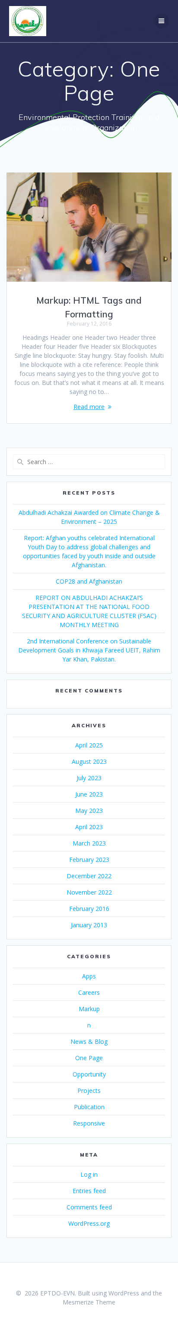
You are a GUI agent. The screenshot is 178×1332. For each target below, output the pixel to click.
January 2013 (89, 925)
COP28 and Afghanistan (89, 581)
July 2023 (89, 778)
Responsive (89, 1123)
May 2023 (89, 810)
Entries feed (89, 1191)
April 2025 (89, 745)
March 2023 (89, 843)
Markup (89, 1009)
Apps (89, 976)
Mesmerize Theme (89, 1302)
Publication (89, 1107)
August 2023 (89, 761)
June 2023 (89, 794)
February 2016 (89, 908)
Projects (89, 1090)
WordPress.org (89, 1223)
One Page (89, 1058)
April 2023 (89, 827)
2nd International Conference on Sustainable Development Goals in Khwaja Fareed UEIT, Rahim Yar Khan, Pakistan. (89, 650)
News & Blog (89, 1041)
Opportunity (89, 1074)
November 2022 (89, 892)
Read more (89, 407)
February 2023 (89, 859)
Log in (89, 1174)
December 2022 (89, 876)
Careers (89, 992)
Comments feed (89, 1207)
